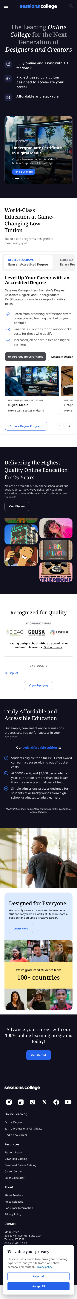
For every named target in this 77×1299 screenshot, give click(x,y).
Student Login (13, 1152)
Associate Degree (62, 357)
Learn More (22, 175)
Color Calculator (14, 1177)
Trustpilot (11, 673)
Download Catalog (15, 1158)
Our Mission (17, 506)
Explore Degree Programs (26, 426)
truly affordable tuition (39, 747)
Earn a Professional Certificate (23, 1128)
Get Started (38, 1055)
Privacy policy (44, 1267)
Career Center (13, 1171)
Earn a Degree (13, 1122)
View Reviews (38, 685)
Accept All (38, 1286)
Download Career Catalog (20, 1165)
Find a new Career (15, 1135)
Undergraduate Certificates (25, 356)
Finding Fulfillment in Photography (32, 154)
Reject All (38, 1276)
